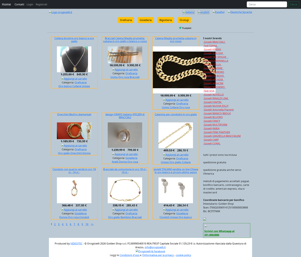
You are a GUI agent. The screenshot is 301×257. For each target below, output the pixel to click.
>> (92, 224)
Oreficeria (126, 20)
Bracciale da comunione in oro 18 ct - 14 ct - (125, 171)
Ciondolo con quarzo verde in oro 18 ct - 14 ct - (74, 171)
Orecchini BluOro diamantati (74, 114)
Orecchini (76, 153)
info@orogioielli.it (155, 247)
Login (30, 4)
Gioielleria (146, 20)
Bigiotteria (165, 20)
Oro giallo (64, 153)
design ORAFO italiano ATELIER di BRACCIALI (125, 116)
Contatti (19, 4)
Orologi (184, 20)
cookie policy (183, 255)
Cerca (293, 4)
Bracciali (135, 77)
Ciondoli (84, 217)
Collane (77, 86)
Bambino (126, 217)
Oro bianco (65, 86)
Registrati (41, 4)
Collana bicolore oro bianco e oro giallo (74, 40)
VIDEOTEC (76, 243)
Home (6, 4)
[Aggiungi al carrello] (74, 78)
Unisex (86, 86)
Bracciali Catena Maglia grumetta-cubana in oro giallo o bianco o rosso (125, 40)
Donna (86, 153)
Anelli (115, 161)
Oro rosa (124, 77)
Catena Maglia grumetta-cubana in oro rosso (175, 40)
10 (87, 224)
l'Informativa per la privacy (158, 255)
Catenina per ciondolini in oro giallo (176, 114)
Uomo (114, 77)
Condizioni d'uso (130, 255)
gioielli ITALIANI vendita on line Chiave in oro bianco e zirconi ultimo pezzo (175, 171)
